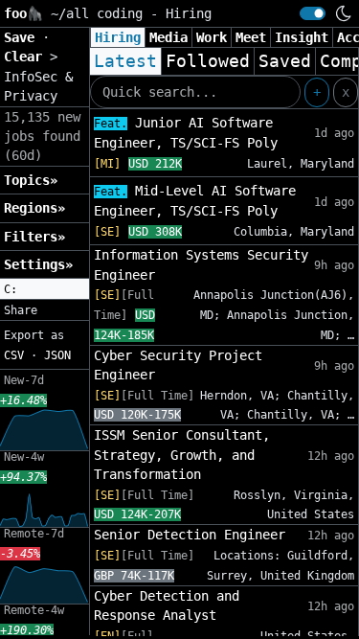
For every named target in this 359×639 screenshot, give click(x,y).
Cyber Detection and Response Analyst (166, 605)
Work (211, 37)
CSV (14, 355)
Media (168, 37)
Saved (284, 61)
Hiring (118, 37)
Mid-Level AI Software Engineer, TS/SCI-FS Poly (195, 200)
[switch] (312, 13)
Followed (208, 61)
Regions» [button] (34, 208)
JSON (57, 355)
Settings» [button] (38, 264)
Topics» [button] (30, 180)
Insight (301, 37)
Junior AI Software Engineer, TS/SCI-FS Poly (186, 132)
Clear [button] (27, 56)
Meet (251, 37)
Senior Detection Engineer (189, 534)
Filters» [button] (34, 236)
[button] (44, 289)
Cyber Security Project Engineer (178, 365)
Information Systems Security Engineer (201, 264)
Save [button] (23, 37)
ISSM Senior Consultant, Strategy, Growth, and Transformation (182, 454)
